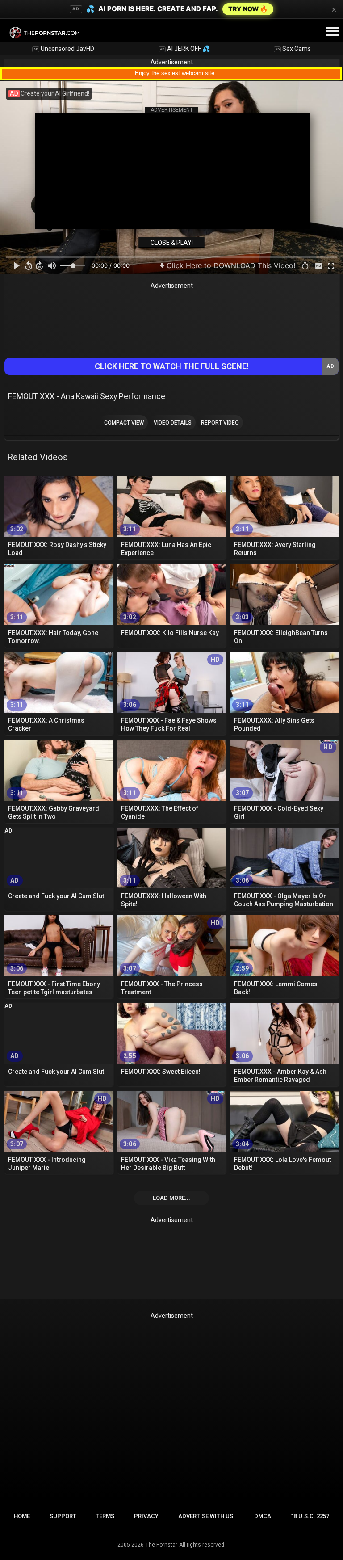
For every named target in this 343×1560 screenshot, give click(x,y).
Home (22, 1516)
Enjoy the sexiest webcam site (174, 73)
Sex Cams (293, 48)
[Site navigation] (332, 31)
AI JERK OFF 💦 (185, 48)
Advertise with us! (206, 1516)
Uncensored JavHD (63, 48)
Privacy (146, 1516)
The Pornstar (161, 1545)
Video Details (173, 423)
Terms (105, 1516)
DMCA (262, 1516)
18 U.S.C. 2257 (310, 1516)
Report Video (220, 423)
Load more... (171, 1197)
